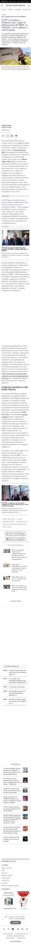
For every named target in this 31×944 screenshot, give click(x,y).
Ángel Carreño (6, 125)
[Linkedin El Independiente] (22, 929)
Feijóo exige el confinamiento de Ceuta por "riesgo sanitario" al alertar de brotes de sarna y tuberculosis (19, 568)
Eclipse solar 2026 (7, 868)
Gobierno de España (8, 521)
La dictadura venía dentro (17, 687)
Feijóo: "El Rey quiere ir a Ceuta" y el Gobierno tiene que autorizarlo (19, 578)
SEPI (3, 870)
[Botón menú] (2, 5)
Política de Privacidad (8, 933)
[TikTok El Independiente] (27, 929)
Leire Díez (4, 883)
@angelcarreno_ (6, 130)
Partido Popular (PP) (22, 521)
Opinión (3, 9)
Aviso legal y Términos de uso (21, 933)
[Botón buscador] (29, 6)
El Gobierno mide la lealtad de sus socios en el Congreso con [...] (17, 701)
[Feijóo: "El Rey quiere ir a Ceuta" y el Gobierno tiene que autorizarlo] (6, 579)
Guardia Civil (5, 880)
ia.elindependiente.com (9, 908)
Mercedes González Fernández (10, 885)
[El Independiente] (15, 6)
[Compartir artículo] (3, 136)
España (10, 9)
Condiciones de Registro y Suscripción (15, 935)
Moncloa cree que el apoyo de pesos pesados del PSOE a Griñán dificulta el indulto (15, 249)
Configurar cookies (21, 938)
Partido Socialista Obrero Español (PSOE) (14, 524)
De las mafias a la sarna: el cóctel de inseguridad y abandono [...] (17, 693)
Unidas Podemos (7, 527)
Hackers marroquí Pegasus (23, 1)
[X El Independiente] (4, 929)
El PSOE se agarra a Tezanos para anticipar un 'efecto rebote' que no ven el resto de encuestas (15, 504)
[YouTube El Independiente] (13, 929)
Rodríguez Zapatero (7, 875)
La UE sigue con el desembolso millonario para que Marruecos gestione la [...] (18, 680)
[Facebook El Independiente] (8, 929)
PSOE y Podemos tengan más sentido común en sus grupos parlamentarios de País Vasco (15, 376)
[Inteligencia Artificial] (8, 905)
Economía (18, 9)
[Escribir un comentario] (16, 136)
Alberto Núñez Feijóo (9, 519)
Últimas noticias (12, 1)
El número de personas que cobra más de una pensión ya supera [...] (18, 672)
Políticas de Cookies (10, 938)
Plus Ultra (4, 873)
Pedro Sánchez (6, 878)
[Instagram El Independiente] (18, 929)
